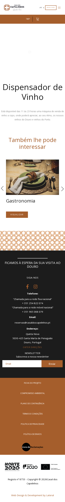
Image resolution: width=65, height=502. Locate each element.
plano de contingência (32, 403)
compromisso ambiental (32, 393)
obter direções (32, 347)
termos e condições (33, 413)
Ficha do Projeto (32, 383)
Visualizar (17, 214)
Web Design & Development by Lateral (32, 495)
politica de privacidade (32, 424)
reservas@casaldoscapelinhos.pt (32, 322)
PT (41, 8)
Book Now (51, 7)
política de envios (32, 434)
